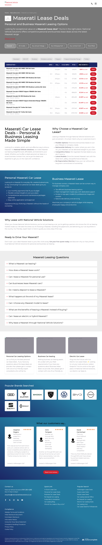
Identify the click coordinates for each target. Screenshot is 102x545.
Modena (34, 59)
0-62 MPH (65, 65)
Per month (83, 65)
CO (57, 65)
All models (22, 46)
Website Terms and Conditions (14, 512)
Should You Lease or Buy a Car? (54, 504)
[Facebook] (6, 500)
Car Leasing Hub (82, 504)
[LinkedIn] (18, 500)
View (93, 69)
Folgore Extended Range (72, 59)
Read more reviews (51, 472)
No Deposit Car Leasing (51, 497)
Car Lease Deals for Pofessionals (87, 506)
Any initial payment (57, 46)
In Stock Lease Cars (50, 489)
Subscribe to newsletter (52, 499)
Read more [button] (10, 38)
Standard (16, 59)
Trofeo (86, 59)
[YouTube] (22, 500)
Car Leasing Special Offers (85, 497)
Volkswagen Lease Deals (85, 489)
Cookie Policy (9, 529)
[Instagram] (14, 500)
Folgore (57, 59)
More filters (91, 46)
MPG (50, 65)
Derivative (10, 65)
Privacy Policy (9, 527)
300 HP (25, 59)
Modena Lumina (46, 59)
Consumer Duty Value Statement (15, 522)
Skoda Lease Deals (83, 494)
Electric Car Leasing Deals (85, 502)
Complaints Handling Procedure (15, 524)
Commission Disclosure (12, 517)
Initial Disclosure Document (13, 514)
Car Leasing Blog (49, 502)
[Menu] (95, 3)
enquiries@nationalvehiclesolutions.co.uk (18, 495)
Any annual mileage (38, 46)
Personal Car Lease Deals (52, 492)
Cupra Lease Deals (83, 492)
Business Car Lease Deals (52, 494)
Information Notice (11, 519)
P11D (73, 65)
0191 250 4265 (27, 490)
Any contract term (75, 46)
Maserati (9, 46)
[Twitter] (10, 500)
